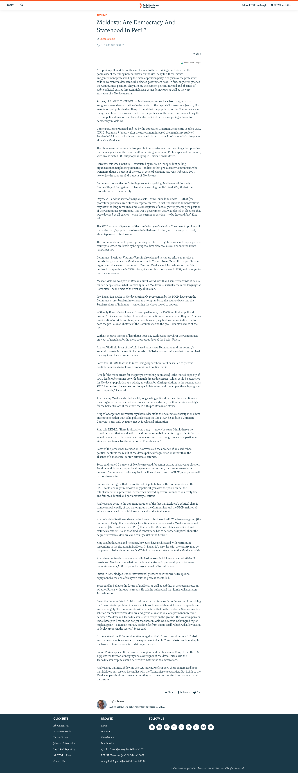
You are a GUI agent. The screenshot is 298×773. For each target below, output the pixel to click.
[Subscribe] (211, 727)
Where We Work (62, 732)
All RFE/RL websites (281, 5)
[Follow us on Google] (174, 727)
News (104, 726)
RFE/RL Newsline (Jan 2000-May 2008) (122, 755)
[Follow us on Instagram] (167, 727)
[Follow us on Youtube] (152, 727)
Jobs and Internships (64, 743)
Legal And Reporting (64, 749)
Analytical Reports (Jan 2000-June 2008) (123, 761)
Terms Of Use (60, 737)
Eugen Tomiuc (107, 39)
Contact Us (59, 761)
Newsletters (107, 737)
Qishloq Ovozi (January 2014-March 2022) (123, 749)
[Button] (197, 54)
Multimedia (107, 743)
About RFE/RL (61, 726)
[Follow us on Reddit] (159, 727)
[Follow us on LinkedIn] (196, 727)
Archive (102, 15)
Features (105, 732)
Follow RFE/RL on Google (254, 5)
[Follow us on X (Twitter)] (181, 727)
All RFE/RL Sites (62, 755)
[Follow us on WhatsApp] (203, 727)
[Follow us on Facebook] (189, 727)
